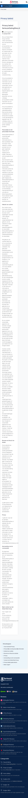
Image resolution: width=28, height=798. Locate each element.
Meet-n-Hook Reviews (9, 707)
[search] (26, 2)
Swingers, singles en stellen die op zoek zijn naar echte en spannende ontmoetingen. (12, 753)
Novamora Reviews (8, 750)
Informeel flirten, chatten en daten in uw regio (11, 715)
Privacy (5, 655)
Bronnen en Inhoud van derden (11, 653)
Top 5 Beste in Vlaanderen (11, 764)
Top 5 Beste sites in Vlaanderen (10, 769)
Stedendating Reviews (9, 726)
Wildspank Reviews (8, 744)
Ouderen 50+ (6, 779)
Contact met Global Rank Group (11, 660)
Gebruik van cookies (8, 651)
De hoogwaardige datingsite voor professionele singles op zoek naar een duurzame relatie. (14, 721)
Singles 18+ (6, 785)
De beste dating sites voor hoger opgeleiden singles (12, 792)
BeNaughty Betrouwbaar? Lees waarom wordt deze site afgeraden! (13, 703)
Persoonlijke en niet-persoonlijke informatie (14, 648)
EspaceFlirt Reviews (8, 739)
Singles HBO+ (7, 790)
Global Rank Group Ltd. (7, 685)
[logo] (14, 2)
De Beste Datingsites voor (11, 781)
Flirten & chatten (7, 767)
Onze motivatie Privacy (9, 646)
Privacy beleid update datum (10, 662)
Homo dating (6, 773)
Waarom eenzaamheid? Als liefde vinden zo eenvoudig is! (14, 741)
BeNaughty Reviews (8, 700)
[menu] (1, 2)
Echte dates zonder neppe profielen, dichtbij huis (12, 728)
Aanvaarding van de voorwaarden (12, 658)
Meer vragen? (7, 664)
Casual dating (7, 762)
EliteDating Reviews (8, 718)
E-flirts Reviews (7, 713)
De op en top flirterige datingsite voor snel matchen (12, 746)
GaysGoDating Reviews (9, 731)
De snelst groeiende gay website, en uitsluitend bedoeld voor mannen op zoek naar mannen (13, 734)
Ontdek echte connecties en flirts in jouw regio (11, 709)
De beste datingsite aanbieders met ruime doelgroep (12, 786)
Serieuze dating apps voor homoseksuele (10, 775)
